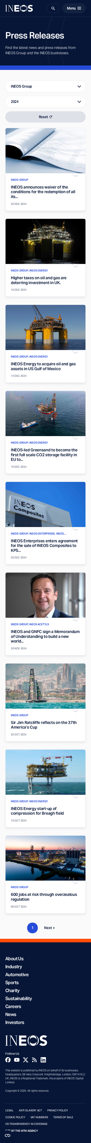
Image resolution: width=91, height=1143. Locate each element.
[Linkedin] (43, 1059)
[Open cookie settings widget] (7, 1135)
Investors (14, 1022)
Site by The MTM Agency (21, 1130)
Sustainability (18, 998)
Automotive (16, 974)
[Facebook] (8, 1059)
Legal (9, 1110)
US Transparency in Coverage (26, 1124)
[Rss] (34, 1059)
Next (50, 929)
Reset (43, 117)
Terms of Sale (63, 1117)
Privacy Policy (57, 1110)
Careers (13, 1006)
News (10, 1014)
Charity (12, 990)
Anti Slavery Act (30, 1110)
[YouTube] (16, 1059)
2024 (15, 101)
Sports (12, 982)
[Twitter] (25, 1059)
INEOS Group (21, 86)
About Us (14, 958)
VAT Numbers (39, 1117)
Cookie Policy (15, 1117)
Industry (13, 966)
